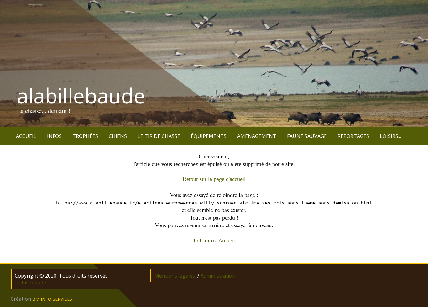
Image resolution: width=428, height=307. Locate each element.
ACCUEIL (26, 136)
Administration (218, 275)
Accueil (227, 240)
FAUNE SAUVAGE (307, 136)
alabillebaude (81, 95)
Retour (202, 240)
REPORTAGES (353, 136)
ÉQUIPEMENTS (209, 136)
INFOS (54, 136)
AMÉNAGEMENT (256, 136)
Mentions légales (174, 275)
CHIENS (118, 136)
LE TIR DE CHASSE (159, 136)
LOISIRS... (390, 136)
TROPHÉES (85, 136)
